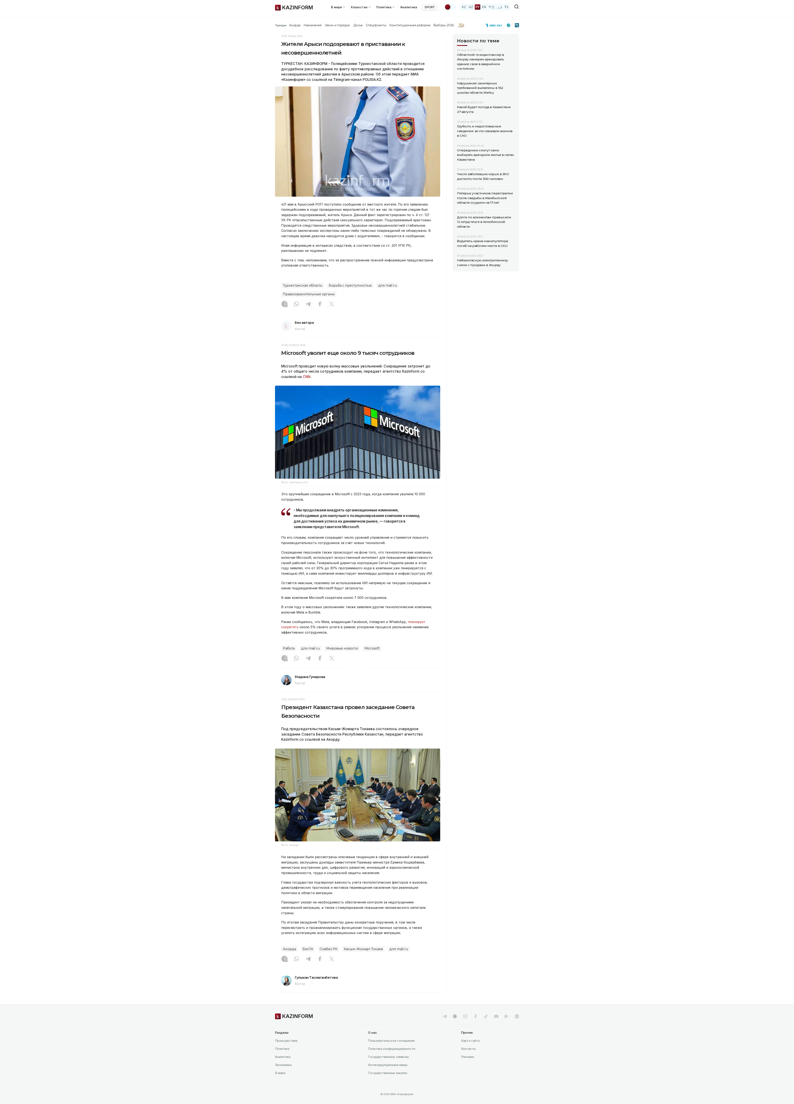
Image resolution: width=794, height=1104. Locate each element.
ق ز (499, 7)
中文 (492, 7)
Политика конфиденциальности (391, 1049)
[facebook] (476, 1016)
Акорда (294, 25)
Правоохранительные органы (309, 294)
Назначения (313, 25)
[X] (331, 304)
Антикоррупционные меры (387, 1065)
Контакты (468, 1049)
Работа (289, 648)
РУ (478, 7)
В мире (280, 1073)
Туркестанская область (302, 285)
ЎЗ (506, 7)
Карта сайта (470, 1041)
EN (484, 7)
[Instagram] (284, 304)
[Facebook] (320, 304)
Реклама (467, 1057)
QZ (471, 7)
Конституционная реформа (409, 25)
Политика (282, 1049)
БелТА (308, 949)
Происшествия (286, 1041)
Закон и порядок (337, 25)
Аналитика (408, 7)
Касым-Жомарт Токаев (363, 949)
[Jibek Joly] (495, 25)
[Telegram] (308, 304)
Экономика (283, 1065)
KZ (464, 7)
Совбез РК (328, 949)
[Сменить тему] (450, 7)
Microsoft (372, 648)
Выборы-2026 (443, 25)
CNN (306, 377)
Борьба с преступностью (350, 285)
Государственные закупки (387, 1073)
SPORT (430, 7)
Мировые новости (342, 648)
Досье (358, 25)
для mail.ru (387, 285)
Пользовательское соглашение (391, 1041)
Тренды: (281, 25)
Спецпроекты (376, 25)
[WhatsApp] (296, 304)
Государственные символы (388, 1057)
